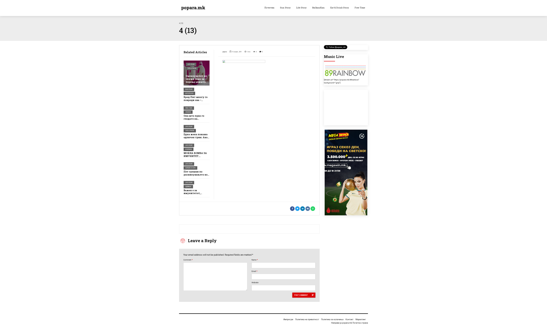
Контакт (349, 319)
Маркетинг (361, 319)
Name (255, 260)
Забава (188, 112)
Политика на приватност (307, 319)
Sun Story (285, 7)
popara (225, 52)
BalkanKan (318, 7)
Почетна (269, 7)
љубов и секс (190, 168)
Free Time (360, 7)
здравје (188, 186)
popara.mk (193, 7)
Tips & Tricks (191, 68)
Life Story (301, 7)
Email (254, 271)
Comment (188, 260)
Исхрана (188, 149)
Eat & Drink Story (339, 7)
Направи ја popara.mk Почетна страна (349, 323)
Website (255, 282)
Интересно (189, 93)
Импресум (288, 319)
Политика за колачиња (332, 319)
